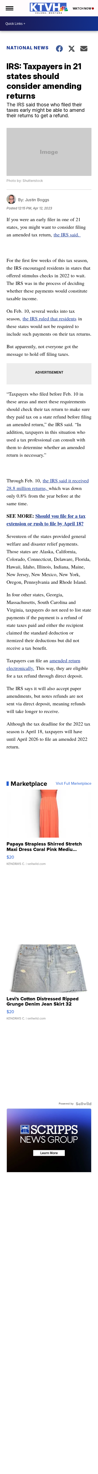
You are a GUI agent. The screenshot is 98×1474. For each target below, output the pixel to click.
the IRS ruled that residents (49, 318)
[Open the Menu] (9, 8)
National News (28, 47)
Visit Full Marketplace (73, 784)
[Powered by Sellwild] (83, 1104)
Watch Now (82, 8)
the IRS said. (67, 234)
